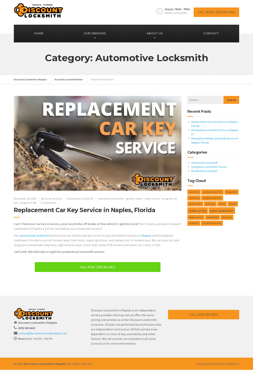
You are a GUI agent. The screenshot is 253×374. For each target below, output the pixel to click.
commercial (194, 198)
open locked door (221, 211)
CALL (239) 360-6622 (204, 314)
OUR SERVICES (95, 33)
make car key (152, 198)
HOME (38, 33)
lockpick (232, 203)
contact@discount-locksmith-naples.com (43, 333)
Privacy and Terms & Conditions (218, 364)
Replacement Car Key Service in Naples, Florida (84, 210)
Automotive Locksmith (80, 198)
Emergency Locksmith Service (209, 167)
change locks (231, 192)
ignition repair (134, 198)
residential (194, 223)
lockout (222, 203)
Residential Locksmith (204, 171)
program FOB (28, 202)
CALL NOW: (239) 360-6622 (216, 12)
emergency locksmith (212, 198)
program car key (196, 217)
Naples (146, 235)
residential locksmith (211, 223)
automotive (194, 192)
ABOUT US (154, 33)
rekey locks (227, 217)
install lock (210, 203)
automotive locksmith (111, 198)
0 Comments (48, 202)
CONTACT (211, 33)
